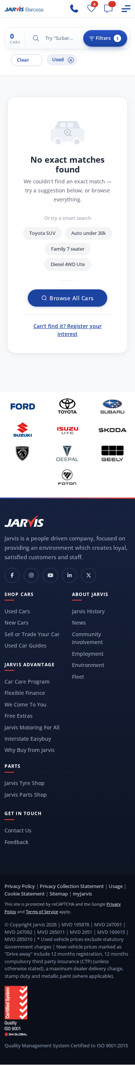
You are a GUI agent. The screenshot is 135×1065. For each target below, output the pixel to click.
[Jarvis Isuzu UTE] (68, 430)
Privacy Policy (19, 886)
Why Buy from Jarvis (29, 749)
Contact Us (18, 830)
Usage (116, 886)
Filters (107, 38)
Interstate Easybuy (27, 738)
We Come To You (25, 704)
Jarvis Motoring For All (32, 727)
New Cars (16, 622)
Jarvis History (88, 611)
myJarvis (82, 893)
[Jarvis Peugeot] (22, 453)
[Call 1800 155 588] (74, 8)
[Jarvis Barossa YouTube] (50, 575)
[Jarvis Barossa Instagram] (31, 575)
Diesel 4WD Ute (68, 264)
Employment (88, 653)
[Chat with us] (108, 8)
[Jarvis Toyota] (68, 406)
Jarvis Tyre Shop (24, 783)
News (79, 622)
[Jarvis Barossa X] (88, 575)
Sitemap (59, 893)
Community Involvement (87, 638)
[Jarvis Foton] (68, 477)
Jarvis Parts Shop (25, 794)
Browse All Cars (72, 298)
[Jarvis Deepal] (68, 453)
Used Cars (17, 611)
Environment (88, 665)
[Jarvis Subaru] (112, 406)
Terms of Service (42, 911)
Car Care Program (27, 681)
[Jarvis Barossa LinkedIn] (69, 575)
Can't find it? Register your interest (67, 329)
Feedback (16, 842)
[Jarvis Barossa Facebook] (12, 575)
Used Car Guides (25, 645)
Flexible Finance (24, 692)
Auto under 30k (88, 233)
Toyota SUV (42, 233)
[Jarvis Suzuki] (22, 430)
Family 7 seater (67, 248)
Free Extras (18, 715)
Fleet (78, 676)
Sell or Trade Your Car (32, 634)
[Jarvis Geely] (112, 453)
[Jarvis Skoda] (112, 429)
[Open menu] (126, 8)
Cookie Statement (24, 893)
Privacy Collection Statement (72, 886)
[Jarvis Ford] (22, 406)
